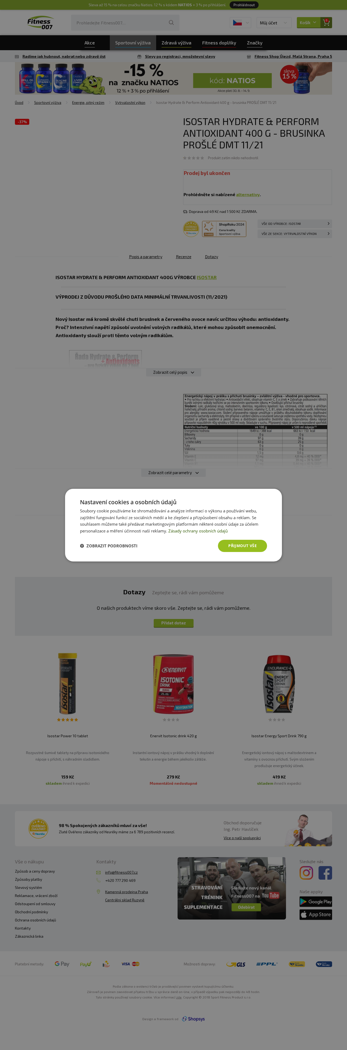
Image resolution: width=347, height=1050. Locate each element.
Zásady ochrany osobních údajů (198, 531)
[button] (108, 546)
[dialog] (173, 525)
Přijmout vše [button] (242, 545)
